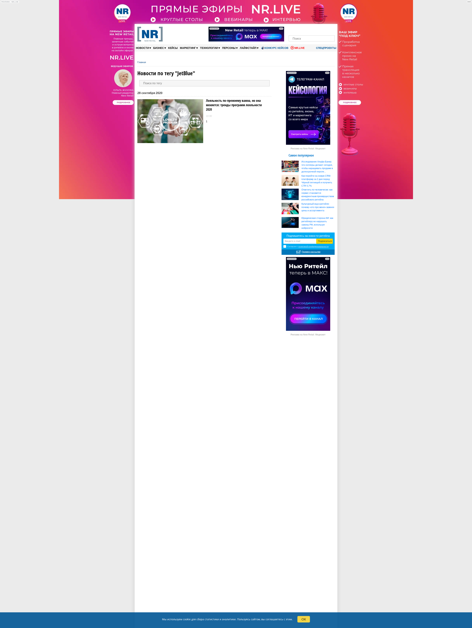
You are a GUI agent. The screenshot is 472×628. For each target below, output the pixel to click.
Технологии (210, 47)
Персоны (230, 47)
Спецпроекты (325, 47)
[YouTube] (318, 29)
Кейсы (173, 47)
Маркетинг (189, 47)
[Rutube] (324, 29)
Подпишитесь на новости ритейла (308, 235)
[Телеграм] (292, 29)
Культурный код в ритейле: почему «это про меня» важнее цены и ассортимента (317, 207)
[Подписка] (330, 29)
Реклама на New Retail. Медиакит (308, 148)
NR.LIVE (299, 47)
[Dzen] (311, 29)
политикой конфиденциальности (313, 246)
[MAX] (305, 29)
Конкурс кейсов (276, 47)
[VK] (299, 29)
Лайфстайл (249, 47)
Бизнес (159, 47)
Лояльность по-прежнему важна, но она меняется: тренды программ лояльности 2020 (234, 105)
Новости (143, 47)
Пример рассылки (311, 252)
